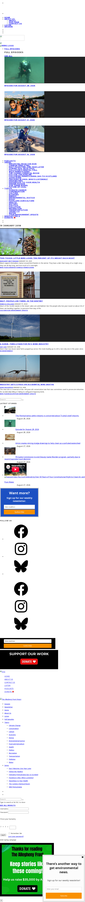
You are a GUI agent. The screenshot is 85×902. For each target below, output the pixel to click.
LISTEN (7, 686)
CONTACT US (9, 682)
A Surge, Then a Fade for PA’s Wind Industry (24, 344)
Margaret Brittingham (9, 261)
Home (6, 710)
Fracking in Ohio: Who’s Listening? (28, 179)
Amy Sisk (3, 347)
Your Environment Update (23, 215)
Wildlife (11, 394)
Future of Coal (17, 187)
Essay (12, 199)
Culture (13, 193)
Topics (8, 188)
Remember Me (16, 833)
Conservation (17, 192)
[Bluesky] (21, 574)
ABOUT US (8, 679)
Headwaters (16, 181)
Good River (15, 178)
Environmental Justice (22, 198)
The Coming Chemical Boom (24, 173)
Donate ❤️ (10, 218)
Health (13, 202)
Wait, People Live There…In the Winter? (21, 301)
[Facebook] (21, 539)
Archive (8, 27)
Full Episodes (12, 49)
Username (4, 809)
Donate (7, 704)
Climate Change (18, 190)
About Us (9, 19)
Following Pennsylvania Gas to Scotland (33, 176)
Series (7, 162)
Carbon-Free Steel (19, 165)
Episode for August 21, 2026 (19, 120)
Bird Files (4, 267)
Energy (13, 196)
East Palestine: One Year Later (26, 167)
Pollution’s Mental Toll (23, 170)
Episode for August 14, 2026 (19, 154)
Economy (14, 195)
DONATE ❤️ (9, 692)
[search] (22, 799)
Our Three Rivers (18, 185)
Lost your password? (16, 836)
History (13, 204)
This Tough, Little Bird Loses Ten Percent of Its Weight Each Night (37, 258)
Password (4, 812)
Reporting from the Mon (23, 164)
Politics (13, 205)
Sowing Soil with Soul (22, 168)
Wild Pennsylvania (19, 172)
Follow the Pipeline (20, 175)
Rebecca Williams (7, 304)
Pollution (15, 207)
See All (8, 56)
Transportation (18, 210)
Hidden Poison (17, 184)
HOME (7, 676)
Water (12, 213)
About (12, 21)
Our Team (14, 22)
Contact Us (15, 24)
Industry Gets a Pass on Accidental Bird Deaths (27, 384)
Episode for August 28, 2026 (19, 86)
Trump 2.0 (14, 211)
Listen (6, 716)
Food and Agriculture (21, 201)
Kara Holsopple (6, 387)
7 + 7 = (5, 827)
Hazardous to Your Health (24, 182)
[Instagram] (21, 556)
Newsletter (8, 707)
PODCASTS (9, 689)
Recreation (15, 208)
